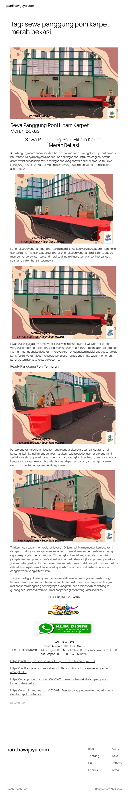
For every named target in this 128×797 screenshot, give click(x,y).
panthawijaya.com (20, 5)
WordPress (116, 789)
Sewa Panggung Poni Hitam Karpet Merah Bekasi (49, 127)
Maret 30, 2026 (18, 702)
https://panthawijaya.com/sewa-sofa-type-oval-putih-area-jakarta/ (52, 661)
